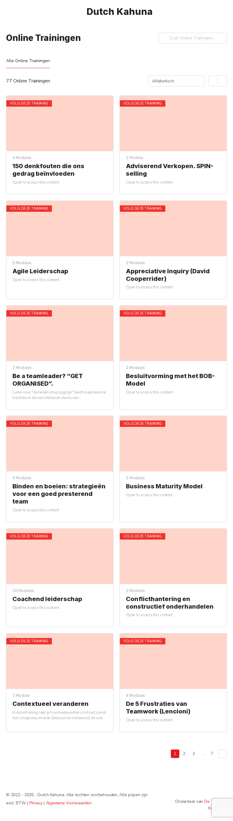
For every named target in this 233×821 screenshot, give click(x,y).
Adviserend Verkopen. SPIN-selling (169, 169)
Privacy (35, 803)
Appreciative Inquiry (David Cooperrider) (168, 275)
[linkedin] (223, 791)
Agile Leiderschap (40, 271)
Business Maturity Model (164, 486)
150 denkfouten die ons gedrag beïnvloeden (48, 169)
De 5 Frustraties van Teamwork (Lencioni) (158, 707)
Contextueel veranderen (50, 703)
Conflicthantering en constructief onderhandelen (170, 602)
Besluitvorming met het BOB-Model (170, 379)
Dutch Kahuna (119, 12)
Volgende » (222, 754)
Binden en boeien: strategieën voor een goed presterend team (59, 494)
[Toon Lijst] (222, 81)
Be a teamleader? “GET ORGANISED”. (47, 379)
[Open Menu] (9, 11)
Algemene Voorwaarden (69, 803)
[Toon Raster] (213, 81)
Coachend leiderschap (47, 599)
